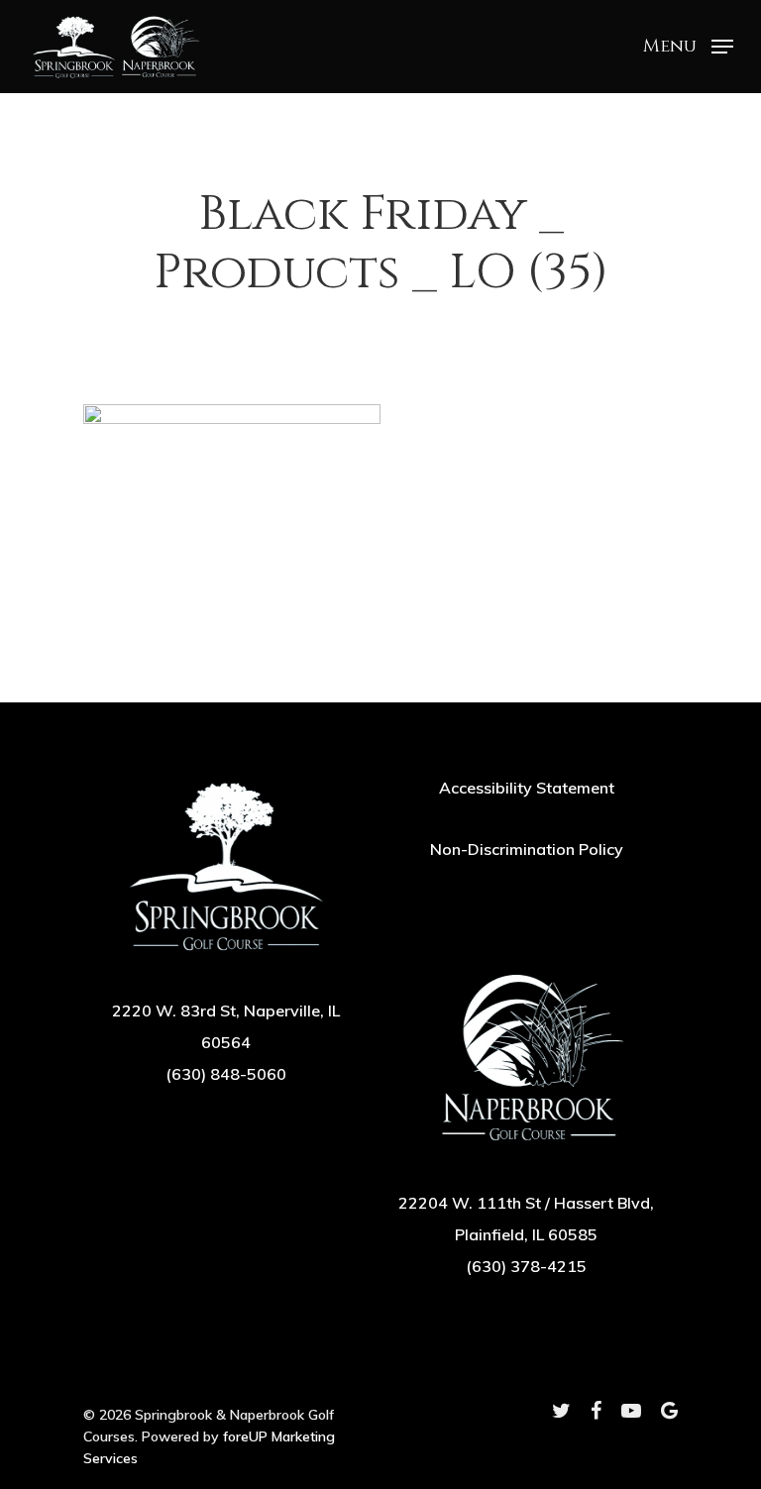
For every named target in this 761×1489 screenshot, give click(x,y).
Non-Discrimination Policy (526, 849)
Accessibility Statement (526, 788)
